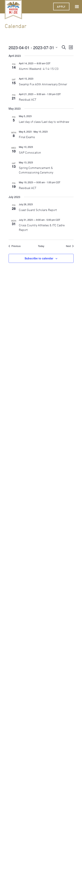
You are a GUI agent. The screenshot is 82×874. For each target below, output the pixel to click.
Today (41, 246)
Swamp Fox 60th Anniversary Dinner (43, 84)
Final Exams (27, 137)
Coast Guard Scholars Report (38, 210)
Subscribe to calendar (39, 258)
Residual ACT (27, 99)
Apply (61, 6)
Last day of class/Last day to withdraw (44, 121)
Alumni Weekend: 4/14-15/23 (39, 68)
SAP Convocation (30, 152)
